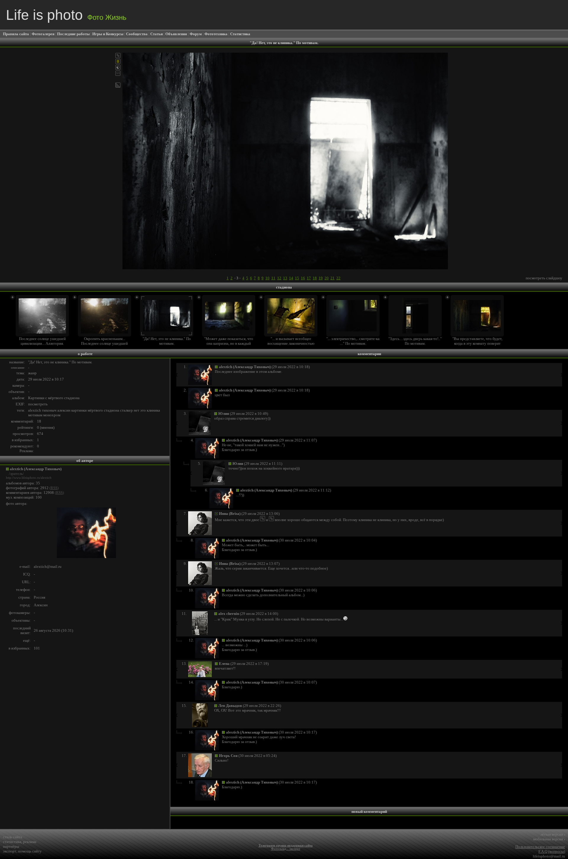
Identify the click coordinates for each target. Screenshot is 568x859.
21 (332, 278)
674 (40, 433)
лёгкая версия (552, 834)
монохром (51, 415)
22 (338, 278)
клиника (153, 410)
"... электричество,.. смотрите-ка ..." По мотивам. (353, 341)
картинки (79, 410)
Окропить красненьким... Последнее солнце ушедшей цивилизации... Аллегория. (104, 343)
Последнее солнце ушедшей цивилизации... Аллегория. (42, 341)
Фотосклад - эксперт (285, 848)
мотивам (35, 415)
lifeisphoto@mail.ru (549, 856)
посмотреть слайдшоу (544, 278)
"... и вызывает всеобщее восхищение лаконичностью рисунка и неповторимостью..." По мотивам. (291, 345)
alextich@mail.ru (48, 566)
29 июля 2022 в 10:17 (46, 379)
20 (327, 278)
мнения (47, 427)
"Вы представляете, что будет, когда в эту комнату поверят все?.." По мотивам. (477, 343)
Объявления (176, 34)
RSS (54, 488)
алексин (63, 410)
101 (37, 648)
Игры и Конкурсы (107, 34)
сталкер (126, 410)
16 (303, 278)
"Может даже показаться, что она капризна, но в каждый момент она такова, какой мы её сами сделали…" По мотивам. (229, 345)
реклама (29, 841)
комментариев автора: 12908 (30, 492)
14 (291, 278)
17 (309, 278)
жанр (32, 373)
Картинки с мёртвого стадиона (54, 398)
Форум (196, 34)
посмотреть (38, 404)
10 (267, 278)
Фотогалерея (43, 34)
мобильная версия (549, 839)
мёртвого (95, 410)
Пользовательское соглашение (540, 847)
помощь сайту (30, 851)
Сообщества (137, 34)
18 (315, 278)
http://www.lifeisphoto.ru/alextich (28, 477)
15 (297, 278)
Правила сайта (16, 34)
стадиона (111, 410)
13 (285, 278)
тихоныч (49, 410)
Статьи (156, 34)
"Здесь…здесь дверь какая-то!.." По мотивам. (415, 341)
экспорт (9, 851)
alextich (34, 410)
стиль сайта (12, 837)
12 (279, 278)
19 (321, 278)
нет (136, 410)
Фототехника (215, 34)
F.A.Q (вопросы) (551, 851)
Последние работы (73, 34)
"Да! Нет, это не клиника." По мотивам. (167, 341)
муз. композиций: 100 (24, 497)
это (143, 410)
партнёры (11, 846)
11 (273, 278)
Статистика (240, 34)
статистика (12, 841)
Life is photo (66, 15)
